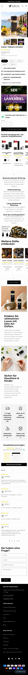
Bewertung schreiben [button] (13, 464)
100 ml (20, 61)
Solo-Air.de (12, 671)
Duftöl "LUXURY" (7, 260)
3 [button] (14, 541)
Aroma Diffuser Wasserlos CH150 (18, 153)
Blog (4, 625)
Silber (8, 160)
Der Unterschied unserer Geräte (12, 652)
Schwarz (5, 160)
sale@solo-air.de (8, 598)
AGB (4, 618)
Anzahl (3, 120)
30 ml (4, 61)
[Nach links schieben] (1, 42)
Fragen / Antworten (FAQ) (10, 648)
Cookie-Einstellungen (9, 607)
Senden (6, 580)
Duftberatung (20, 671)
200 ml (5, 64)
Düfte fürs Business (9, 634)
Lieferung (6, 641)
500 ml (13, 64)
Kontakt (5, 645)
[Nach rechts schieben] (26, 42)
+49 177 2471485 (8, 595)
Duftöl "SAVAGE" (19, 260)
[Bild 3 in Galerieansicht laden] (21, 42)
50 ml (12, 61)
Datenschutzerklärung (9, 611)
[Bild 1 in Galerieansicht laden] (7, 42)
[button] (2, 6)
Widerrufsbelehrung (9, 621)
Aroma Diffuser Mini (7, 153)
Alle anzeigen (14, 282)
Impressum (6, 614)
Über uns (5, 638)
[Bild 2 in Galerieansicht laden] (14, 42)
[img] (4, 474)
